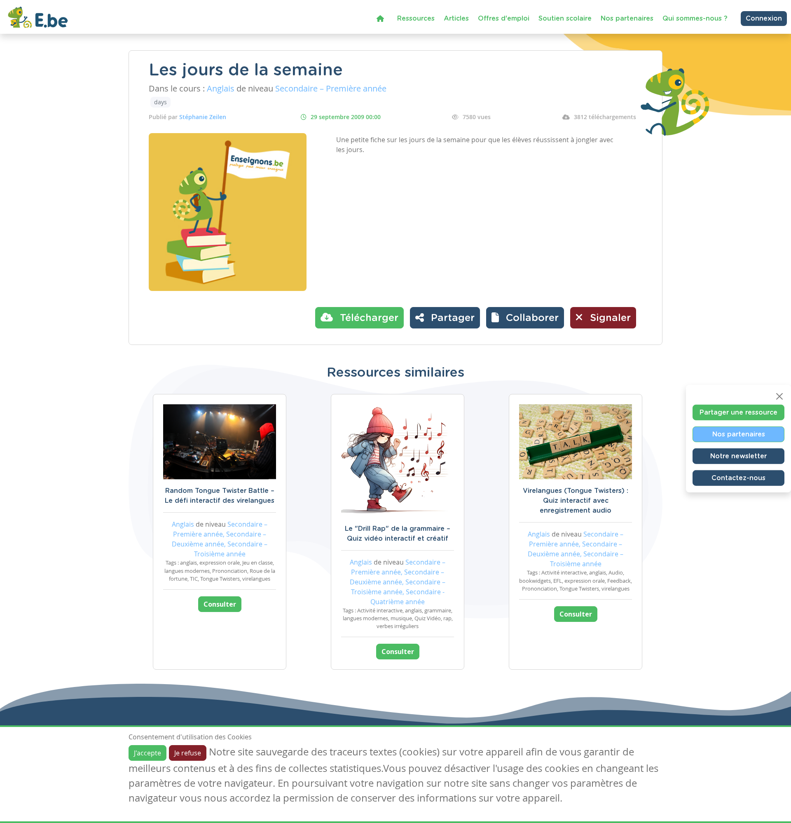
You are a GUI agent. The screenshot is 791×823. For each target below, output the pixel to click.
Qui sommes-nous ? (695, 18)
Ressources (416, 18)
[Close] (779, 396)
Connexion (764, 18)
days (160, 102)
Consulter (220, 604)
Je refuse (187, 752)
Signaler (609, 318)
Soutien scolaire (565, 18)
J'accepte (147, 752)
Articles (456, 18)
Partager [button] (451, 318)
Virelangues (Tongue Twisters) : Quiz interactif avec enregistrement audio (575, 501)
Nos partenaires (627, 18)
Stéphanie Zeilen (202, 117)
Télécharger (367, 318)
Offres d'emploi (503, 18)
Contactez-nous (738, 477)
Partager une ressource (738, 412)
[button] (525, 317)
